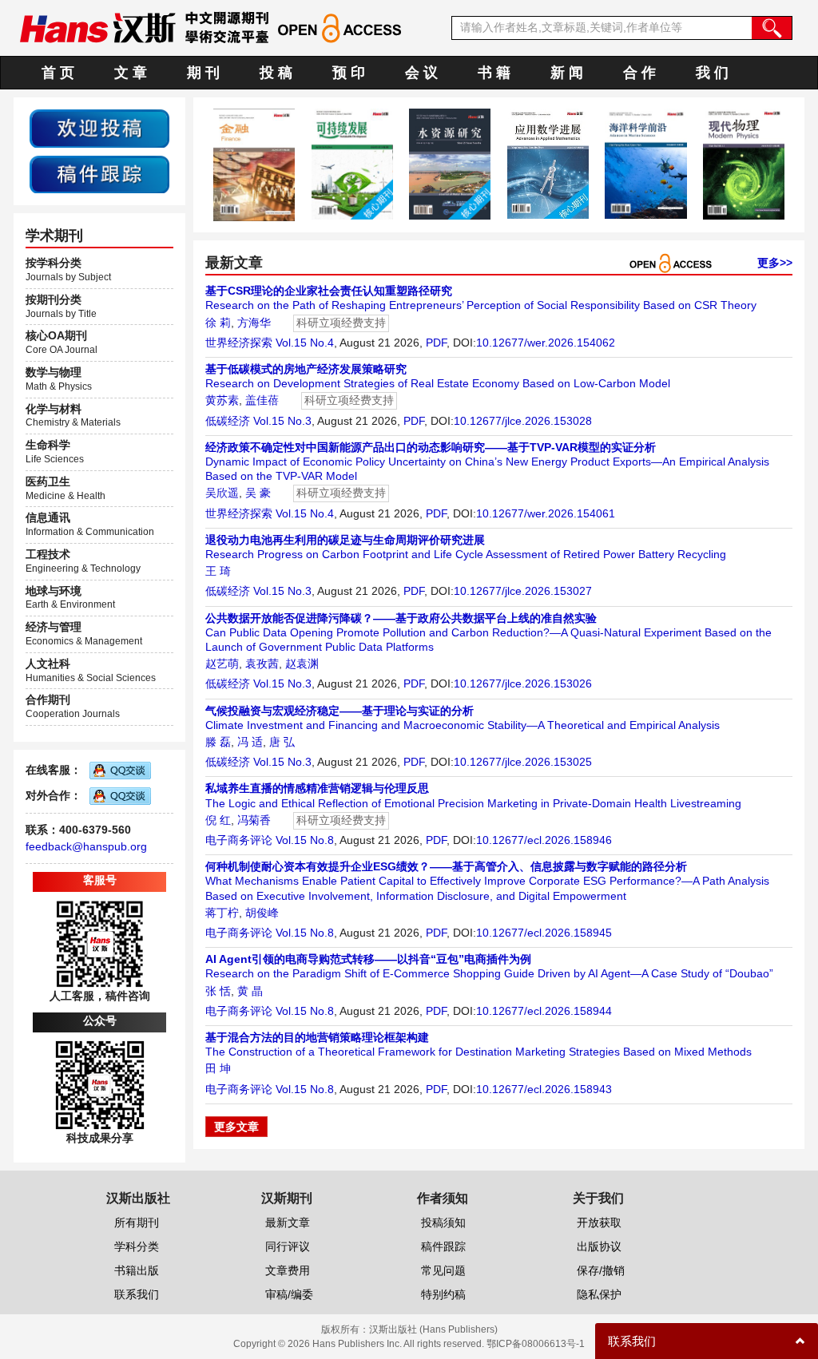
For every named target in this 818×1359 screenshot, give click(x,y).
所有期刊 (136, 1222)
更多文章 (236, 1126)
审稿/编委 (289, 1294)
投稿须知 (443, 1222)
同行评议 (287, 1246)
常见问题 (443, 1270)
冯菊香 (254, 820)
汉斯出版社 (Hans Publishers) (433, 1329)
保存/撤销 (601, 1270)
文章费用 (287, 1270)
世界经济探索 (238, 342)
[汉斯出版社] (97, 27)
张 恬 (218, 991)
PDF (436, 342)
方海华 (254, 322)
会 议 (421, 73)
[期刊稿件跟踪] (99, 173)
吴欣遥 (222, 492)
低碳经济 (227, 420)
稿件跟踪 (443, 1246)
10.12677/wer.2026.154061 (545, 513)
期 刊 (203, 73)
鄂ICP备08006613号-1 (535, 1343)
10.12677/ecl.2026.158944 (544, 1010)
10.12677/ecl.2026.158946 (544, 840)
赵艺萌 (222, 663)
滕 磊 (218, 741)
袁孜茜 (262, 663)
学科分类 (136, 1246)
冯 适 (250, 741)
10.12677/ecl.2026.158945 (544, 932)
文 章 (130, 73)
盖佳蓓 (262, 400)
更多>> (774, 262)
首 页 (58, 73)
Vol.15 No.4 (305, 342)
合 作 (639, 73)
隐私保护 (599, 1294)
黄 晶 (250, 991)
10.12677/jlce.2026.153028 (523, 420)
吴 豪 (258, 492)
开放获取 (599, 1222)
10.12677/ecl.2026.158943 (544, 1089)
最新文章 (287, 1222)
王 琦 (218, 571)
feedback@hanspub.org (86, 846)
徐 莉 (218, 322)
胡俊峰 (262, 912)
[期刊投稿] (99, 127)
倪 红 (218, 820)
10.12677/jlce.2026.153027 (523, 590)
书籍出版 (136, 1270)
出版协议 (599, 1246)
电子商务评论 (238, 840)
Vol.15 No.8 (305, 840)
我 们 (712, 73)
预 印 (348, 73)
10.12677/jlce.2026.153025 (523, 761)
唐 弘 (282, 741)
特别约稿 (443, 1294)
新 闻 (566, 73)
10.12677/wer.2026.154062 (545, 342)
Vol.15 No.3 (282, 420)
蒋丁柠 (222, 912)
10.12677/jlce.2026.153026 (523, 683)
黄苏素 (222, 400)
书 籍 (494, 73)
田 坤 (218, 1068)
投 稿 (276, 73)
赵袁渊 (302, 663)
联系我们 (136, 1294)
